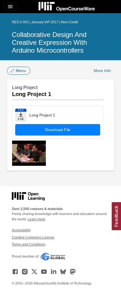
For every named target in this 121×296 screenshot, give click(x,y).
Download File (57, 129)
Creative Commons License (33, 237)
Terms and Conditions (28, 244)
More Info (102, 70)
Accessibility (21, 230)
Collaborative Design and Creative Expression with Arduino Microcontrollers (49, 42)
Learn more (36, 219)
